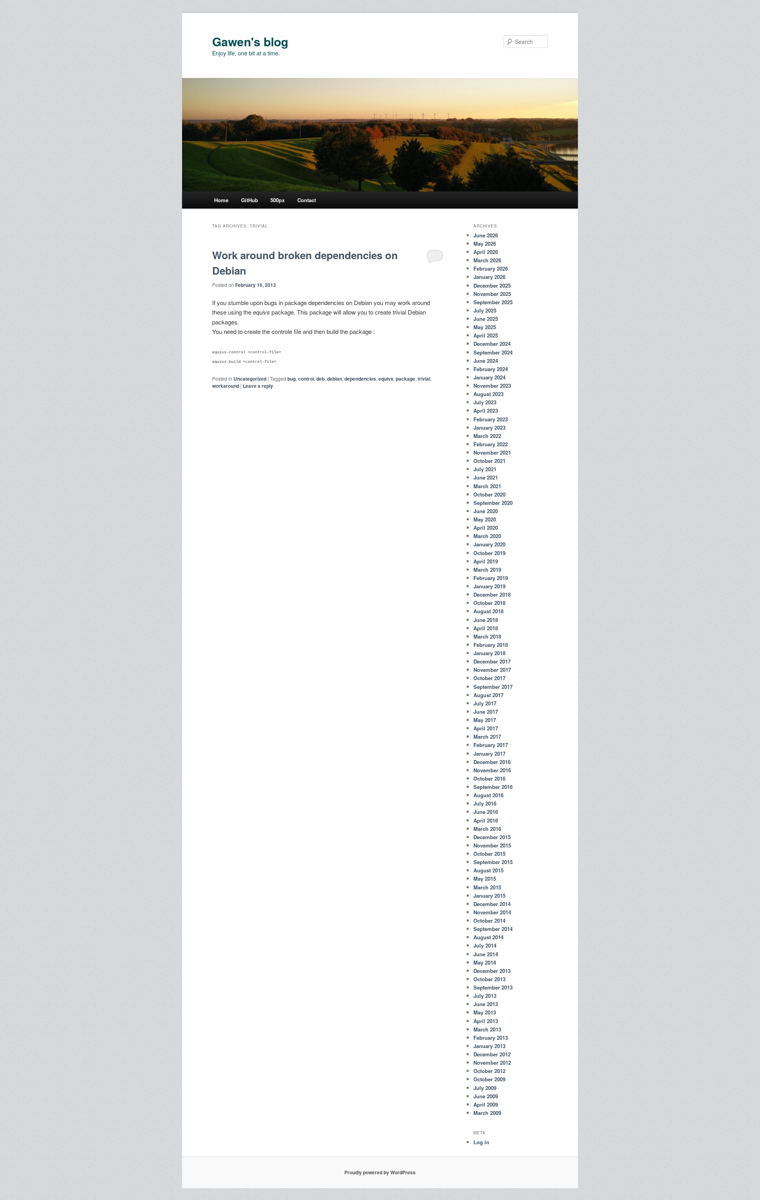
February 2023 (490, 419)
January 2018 (489, 653)
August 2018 (488, 611)
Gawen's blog (250, 41)
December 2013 (492, 970)
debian (334, 378)
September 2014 (493, 929)
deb (320, 378)
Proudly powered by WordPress (380, 1172)
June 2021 (485, 477)
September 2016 (493, 787)
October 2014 (489, 920)
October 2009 (489, 1079)
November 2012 (492, 1062)
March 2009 (487, 1113)
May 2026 (484, 243)
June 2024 (485, 360)
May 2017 (484, 720)
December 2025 (492, 285)
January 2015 (489, 895)
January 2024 (489, 377)
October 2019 (489, 553)
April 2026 (485, 252)
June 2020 (485, 511)
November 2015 (492, 845)
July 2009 (484, 1088)
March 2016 (487, 828)
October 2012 (489, 1071)
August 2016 (488, 795)
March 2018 (487, 636)
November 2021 (492, 452)
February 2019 (490, 578)
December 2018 (492, 594)
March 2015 (487, 887)
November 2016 (492, 770)
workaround (225, 385)
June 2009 (485, 1096)
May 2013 (484, 1012)
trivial (424, 378)
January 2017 (489, 753)
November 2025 (492, 294)
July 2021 (484, 469)
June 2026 (485, 235)
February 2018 (490, 644)
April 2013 (485, 1021)
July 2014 (484, 945)
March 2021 (487, 486)
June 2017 (485, 711)
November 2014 (492, 912)
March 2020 (487, 536)
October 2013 (489, 979)
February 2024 (490, 369)
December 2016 (492, 762)
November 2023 (492, 385)
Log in (481, 1142)
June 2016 (485, 811)
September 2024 (493, 352)
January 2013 (489, 1046)
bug (291, 378)
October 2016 (489, 778)
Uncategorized (250, 378)
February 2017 (490, 745)
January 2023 (489, 427)
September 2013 (493, 987)
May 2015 (484, 878)
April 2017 (485, 728)
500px (277, 200)
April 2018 (485, 628)
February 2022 (490, 444)
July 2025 (484, 310)
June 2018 (485, 620)
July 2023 (484, 402)
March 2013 (487, 1029)
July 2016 (484, 803)
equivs (385, 378)
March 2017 (487, 736)
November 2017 (492, 669)
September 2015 (493, 862)
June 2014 (485, 954)
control (306, 378)
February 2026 (490, 268)
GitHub (249, 200)
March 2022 (487, 436)
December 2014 (492, 904)
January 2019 (489, 586)
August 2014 (488, 937)
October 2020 (489, 494)
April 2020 (485, 527)
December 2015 (492, 837)
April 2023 (485, 410)
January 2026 (489, 277)
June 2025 (485, 318)
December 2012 (492, 1054)
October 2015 (489, 853)
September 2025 (493, 302)
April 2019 (485, 561)
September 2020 (493, 502)
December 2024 (492, 343)
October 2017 (489, 678)
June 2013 (485, 1004)
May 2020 (484, 519)
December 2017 (492, 661)
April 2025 (485, 335)
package (405, 378)
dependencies (360, 378)
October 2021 (489, 460)
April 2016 (485, 820)
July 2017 (484, 703)
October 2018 (489, 603)
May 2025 (484, 327)
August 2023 (488, 394)
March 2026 (487, 260)
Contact (306, 200)
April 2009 (485, 1104)
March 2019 (487, 569)
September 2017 (493, 686)
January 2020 (489, 544)
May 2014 (484, 962)
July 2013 (484, 995)
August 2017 (488, 695)
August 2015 (488, 870)
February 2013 (490, 1037)
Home (221, 200)
